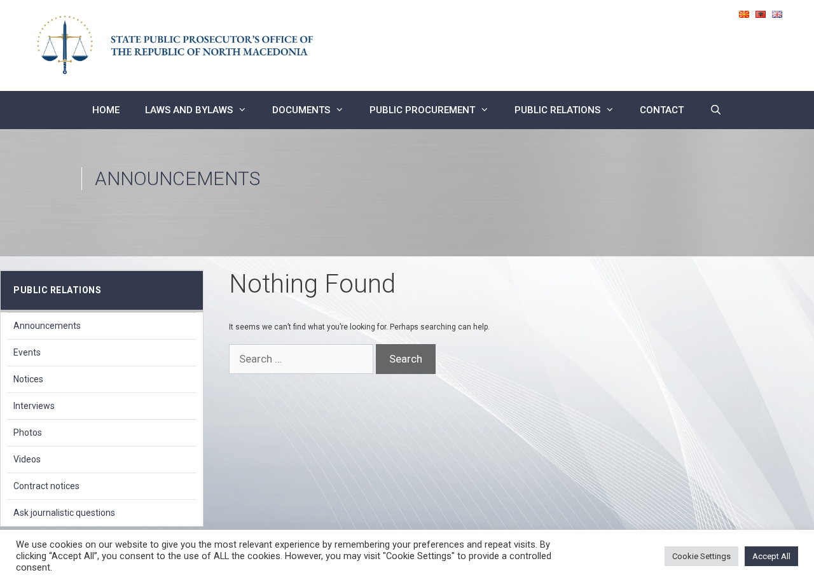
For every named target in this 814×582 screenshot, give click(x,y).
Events (27, 352)
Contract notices (46, 486)
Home (106, 110)
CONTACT (662, 110)
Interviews (34, 406)
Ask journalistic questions (64, 513)
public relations (557, 110)
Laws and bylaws (189, 110)
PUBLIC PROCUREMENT (422, 110)
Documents (301, 110)
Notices (28, 379)
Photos (27, 432)
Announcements (47, 326)
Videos (27, 459)
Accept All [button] (771, 556)
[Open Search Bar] (715, 110)
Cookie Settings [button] (701, 556)
